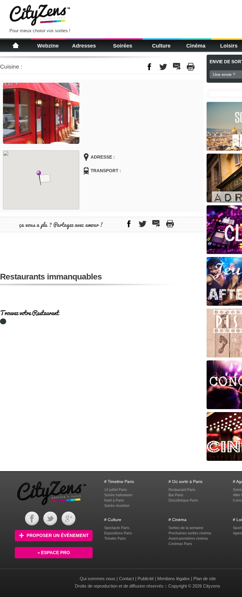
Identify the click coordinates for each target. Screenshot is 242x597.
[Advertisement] (149, 15)
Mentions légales (173, 578)
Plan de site (204, 578)
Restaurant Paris (182, 490)
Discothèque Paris (183, 500)
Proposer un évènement (58, 535)
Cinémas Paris (180, 544)
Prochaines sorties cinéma (190, 533)
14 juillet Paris (115, 490)
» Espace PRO (53, 552)
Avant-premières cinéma (188, 538)
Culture (161, 46)
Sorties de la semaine (186, 528)
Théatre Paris (115, 538)
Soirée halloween (118, 495)
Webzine (48, 46)
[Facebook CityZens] (31, 524)
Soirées (122, 46)
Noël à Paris (114, 500)
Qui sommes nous (98, 578)
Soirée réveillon (117, 506)
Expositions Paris (118, 533)
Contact (126, 578)
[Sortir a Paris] (52, 505)
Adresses (84, 46)
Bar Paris (176, 495)
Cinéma (195, 46)
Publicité (146, 578)
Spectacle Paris (116, 528)
